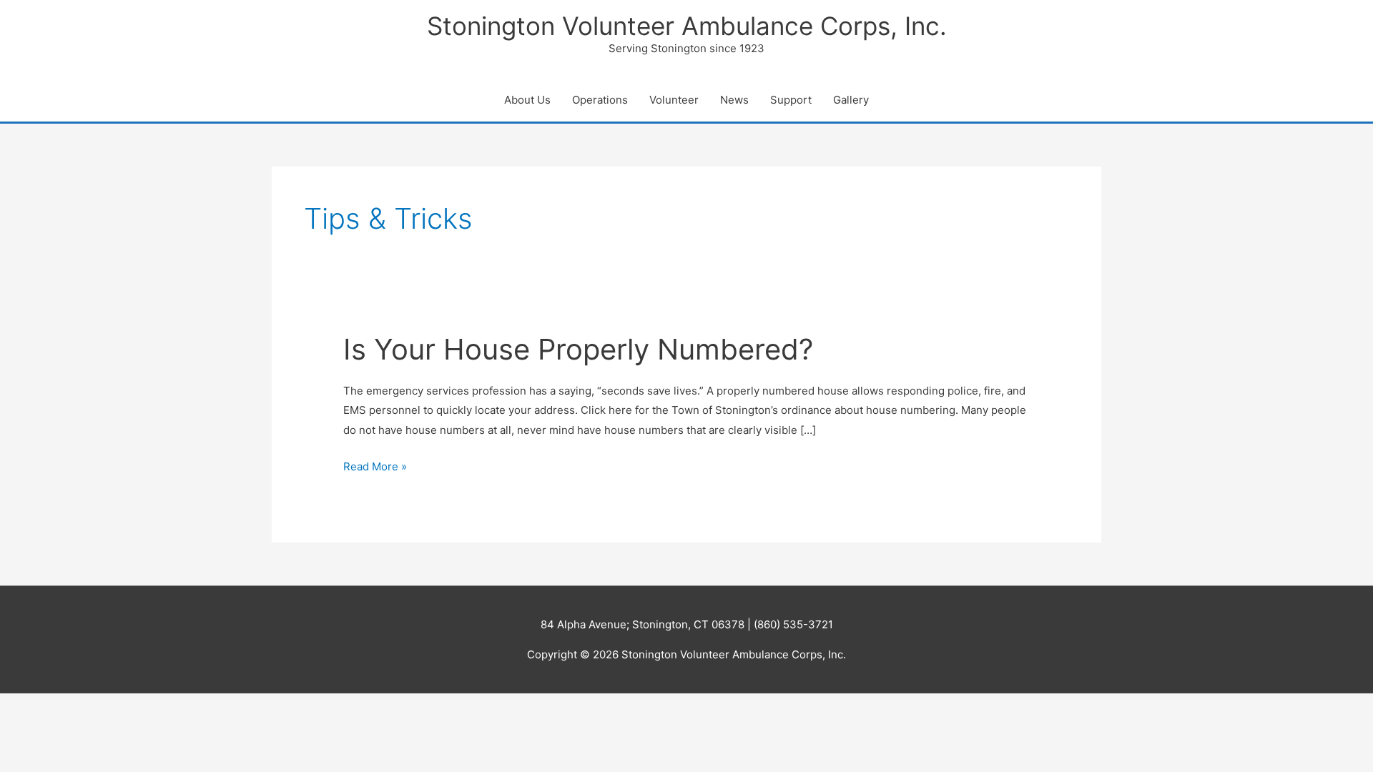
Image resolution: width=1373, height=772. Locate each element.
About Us (527, 100)
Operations (600, 100)
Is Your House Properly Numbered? (578, 349)
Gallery (851, 100)
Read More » (375, 468)
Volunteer (674, 100)
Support (791, 100)
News (734, 100)
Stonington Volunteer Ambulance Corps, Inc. (687, 26)
